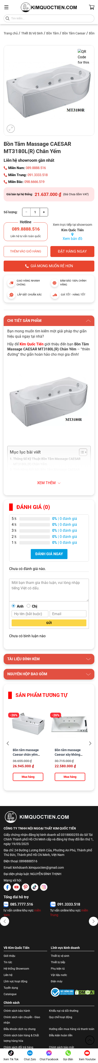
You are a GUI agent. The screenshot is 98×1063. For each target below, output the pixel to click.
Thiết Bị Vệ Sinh (32, 33)
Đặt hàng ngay (72, 251)
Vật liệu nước (59, 975)
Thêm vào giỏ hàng (25, 251)
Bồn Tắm (52, 33)
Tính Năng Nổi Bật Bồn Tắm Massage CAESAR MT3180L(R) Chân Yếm (46, 472)
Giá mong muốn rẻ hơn (52, 266)
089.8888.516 (36, 168)
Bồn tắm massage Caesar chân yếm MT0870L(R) (26, 754)
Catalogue (10, 994)
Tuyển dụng (11, 987)
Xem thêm (46, 483)
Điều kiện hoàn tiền (60, 1035)
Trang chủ (11, 33)
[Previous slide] (8, 743)
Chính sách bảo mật (61, 1047)
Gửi (49, 623)
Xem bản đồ (72, 238)
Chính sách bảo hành (17, 1010)
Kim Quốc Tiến (32, 344)
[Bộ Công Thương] (62, 992)
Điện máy (56, 981)
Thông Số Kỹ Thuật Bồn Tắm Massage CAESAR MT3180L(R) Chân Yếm (46, 461)
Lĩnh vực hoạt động (15, 981)
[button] (4, 921)
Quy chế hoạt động (60, 1017)
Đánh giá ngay (49, 554)
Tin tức (8, 962)
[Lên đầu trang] (89, 1040)
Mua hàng (28, 776)
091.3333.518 (38, 175)
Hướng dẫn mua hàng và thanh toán (71, 1029)
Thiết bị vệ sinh (60, 956)
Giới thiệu (9, 956)
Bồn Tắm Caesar (73, 33)
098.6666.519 (34, 182)
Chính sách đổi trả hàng (18, 1047)
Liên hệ (8, 975)
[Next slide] (90, 743)
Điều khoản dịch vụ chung (20, 1029)
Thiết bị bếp (58, 962)
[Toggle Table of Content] (81, 452)
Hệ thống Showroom (16, 968)
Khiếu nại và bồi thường (63, 1010)
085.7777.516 (22, 904)
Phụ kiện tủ (58, 968)
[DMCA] (84, 992)
